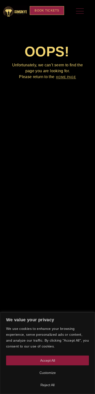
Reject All (47, 385)
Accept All (47, 360)
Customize (47, 373)
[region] (47, 353)
